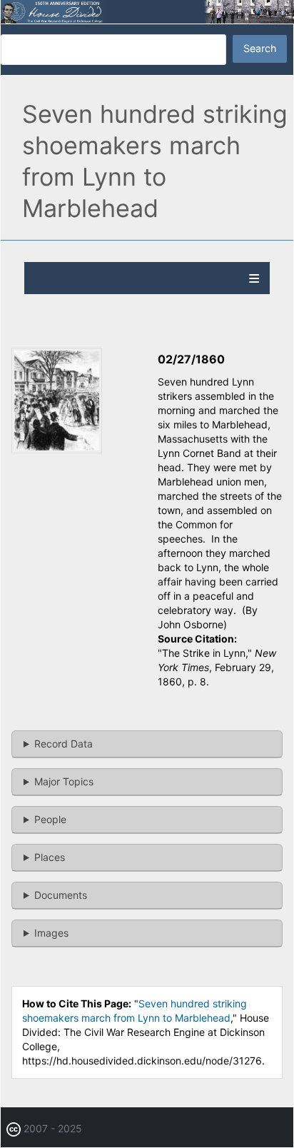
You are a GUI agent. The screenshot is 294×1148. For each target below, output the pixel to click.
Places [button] (49, 857)
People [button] (50, 819)
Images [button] (51, 933)
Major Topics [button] (63, 781)
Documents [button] (60, 895)
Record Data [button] (63, 743)
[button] (56, 449)
